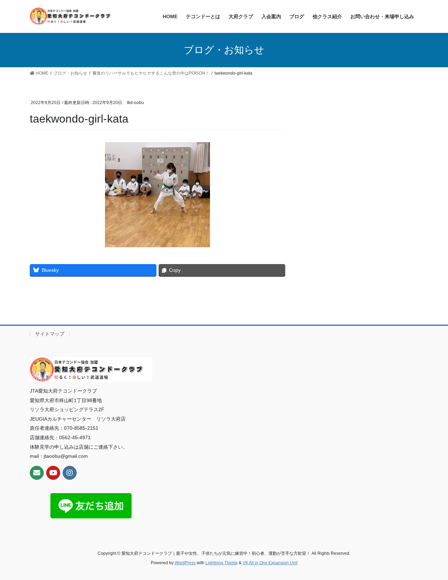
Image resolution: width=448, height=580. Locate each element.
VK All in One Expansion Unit (270, 562)
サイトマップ (49, 334)
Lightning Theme (221, 562)
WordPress (185, 562)
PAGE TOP (430, 556)
